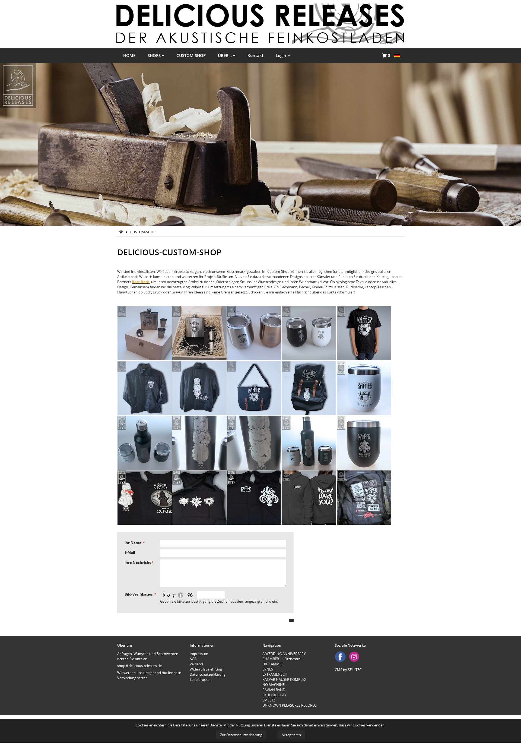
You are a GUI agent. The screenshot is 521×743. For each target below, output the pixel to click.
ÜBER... (225, 55)
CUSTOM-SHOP (191, 55)
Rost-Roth (141, 281)
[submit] (291, 620)
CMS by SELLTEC (348, 669)
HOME (129, 55)
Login (281, 55)
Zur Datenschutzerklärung (241, 734)
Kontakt (255, 55)
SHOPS (155, 55)
